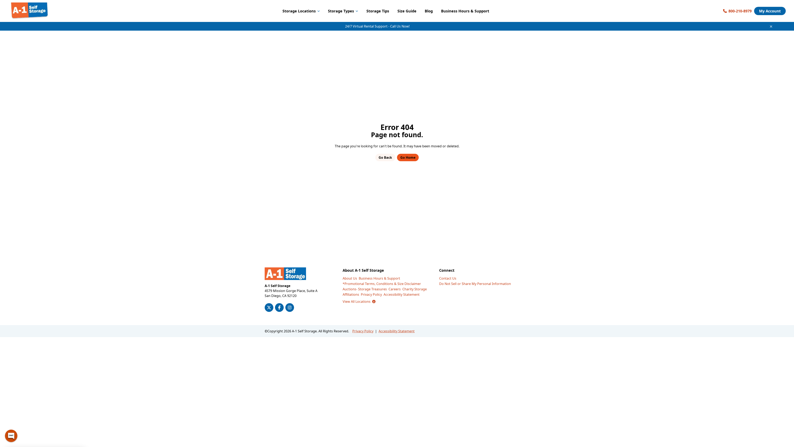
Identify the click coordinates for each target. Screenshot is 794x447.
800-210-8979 (740, 10)
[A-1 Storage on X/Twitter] (269, 307)
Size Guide (406, 10)
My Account (770, 10)
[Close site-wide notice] (771, 26)
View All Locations (359, 301)
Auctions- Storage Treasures (365, 289)
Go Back (385, 157)
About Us (350, 278)
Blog (429, 10)
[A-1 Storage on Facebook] (279, 307)
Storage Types (341, 10)
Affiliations (351, 294)
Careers (395, 289)
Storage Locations (299, 10)
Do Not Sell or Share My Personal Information (475, 283)
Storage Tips (377, 10)
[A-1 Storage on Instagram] (289, 307)
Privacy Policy (371, 294)
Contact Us (447, 278)
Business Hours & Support (465, 10)
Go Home (407, 157)
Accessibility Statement (402, 294)
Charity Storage (414, 289)
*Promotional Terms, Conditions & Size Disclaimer (382, 283)
